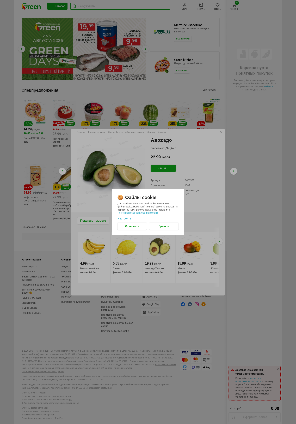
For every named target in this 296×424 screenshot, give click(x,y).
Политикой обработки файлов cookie (138, 212)
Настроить (124, 218)
